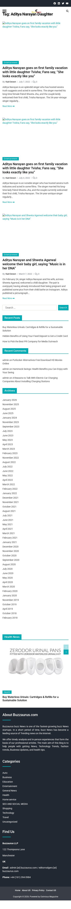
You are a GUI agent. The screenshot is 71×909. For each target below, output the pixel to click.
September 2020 (10, 560)
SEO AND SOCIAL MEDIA (15, 804)
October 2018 (9, 613)
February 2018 (10, 617)
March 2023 (8, 449)
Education (7, 781)
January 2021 (9, 542)
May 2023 (7, 440)
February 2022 (10, 489)
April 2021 (7, 529)
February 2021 (10, 537)
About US (26, 890)
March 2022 (8, 484)
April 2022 (7, 480)
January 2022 (9, 493)
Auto (4, 773)
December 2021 (10, 497)
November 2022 (10, 457)
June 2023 (7, 435)
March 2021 (8, 533)
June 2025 (7, 413)
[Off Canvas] (4, 11)
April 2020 (7, 582)
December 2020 (10, 546)
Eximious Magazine (49, 896)
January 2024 (9, 417)
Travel (5, 817)
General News (9, 790)
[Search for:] (29, 308)
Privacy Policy (38, 890)
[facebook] (54, 3)
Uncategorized (9, 821)
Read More (7, 106)
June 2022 (7, 471)
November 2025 (10, 404)
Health (7, 692)
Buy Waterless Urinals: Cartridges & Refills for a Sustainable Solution (30, 698)
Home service (9, 799)
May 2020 (7, 577)
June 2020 (7, 573)
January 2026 (9, 400)
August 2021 (9, 511)
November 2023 (10, 422)
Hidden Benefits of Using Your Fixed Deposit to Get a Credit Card (35, 336)
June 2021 (7, 520)
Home (17, 890)
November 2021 (10, 502)
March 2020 (8, 586)
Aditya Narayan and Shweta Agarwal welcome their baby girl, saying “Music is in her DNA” (33, 264)
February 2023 (10, 453)
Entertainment (11, 62)
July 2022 (7, 466)
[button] (66, 652)
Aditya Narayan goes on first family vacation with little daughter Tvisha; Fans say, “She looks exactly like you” (35, 72)
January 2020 (9, 595)
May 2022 (7, 475)
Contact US (51, 890)
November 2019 (10, 600)
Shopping (7, 808)
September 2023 (10, 426)
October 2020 (9, 555)
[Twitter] (63, 3)
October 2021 (9, 506)
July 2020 (7, 569)
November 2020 (10, 551)
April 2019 (7, 609)
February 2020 (10, 591)
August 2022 (9, 462)
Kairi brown (11, 82)
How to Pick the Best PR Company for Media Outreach (30, 341)
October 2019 (9, 604)
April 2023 (7, 444)
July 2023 (7, 431)
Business (7, 777)
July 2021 (7, 515)
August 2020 (9, 564)
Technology (8, 813)
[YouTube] (67, 3)
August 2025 (9, 408)
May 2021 (7, 524)
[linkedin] (58, 3)
